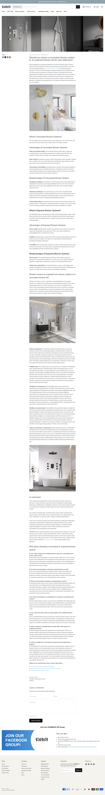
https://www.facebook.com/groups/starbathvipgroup (82, 747)
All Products (5, 768)
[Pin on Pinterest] (10, 57)
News (52, 11)
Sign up (78, 770)
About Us (59, 11)
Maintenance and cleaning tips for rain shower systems (46, 668)
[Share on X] (5, 57)
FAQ (65, 11)
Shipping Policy (45, 764)
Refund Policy (44, 766)
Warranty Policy (45, 770)
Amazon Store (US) (26, 768)
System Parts (5, 773)
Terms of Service (45, 775)
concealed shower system (52, 68)
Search (42, 779)
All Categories (5, 766)
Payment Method (45, 768)
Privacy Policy (44, 773)
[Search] (78, 6)
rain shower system (49, 539)
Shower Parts (31, 11)
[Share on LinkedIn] (7, 57)
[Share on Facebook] (3, 57)
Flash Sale (10, 11)
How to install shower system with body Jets (43, 666)
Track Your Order (45, 777)
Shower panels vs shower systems (40, 670)
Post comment (35, 721)
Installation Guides (43, 11)
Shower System (20, 11)
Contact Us (24, 766)
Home (3, 11)
